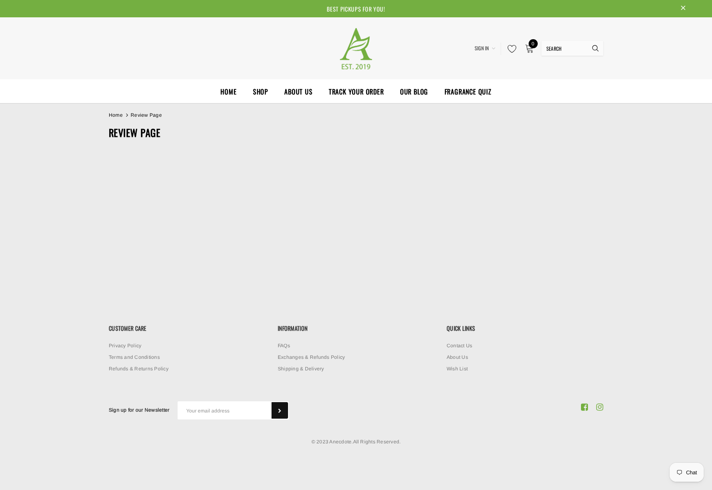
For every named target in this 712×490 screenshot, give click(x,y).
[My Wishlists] (509, 48)
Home (116, 115)
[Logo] (356, 47)
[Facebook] (584, 407)
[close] (683, 9)
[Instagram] (599, 407)
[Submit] (280, 410)
